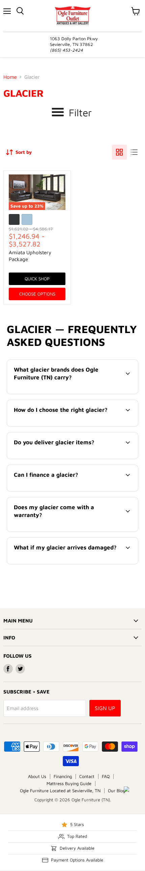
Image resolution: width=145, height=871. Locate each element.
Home (10, 77)
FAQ (106, 776)
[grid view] (119, 152)
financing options (62, 490)
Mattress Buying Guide (69, 783)
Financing (63, 776)
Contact (86, 776)
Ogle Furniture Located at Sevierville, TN (60, 790)
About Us (37, 776)
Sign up (105, 708)
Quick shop (37, 278)
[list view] (134, 152)
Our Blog (116, 790)
